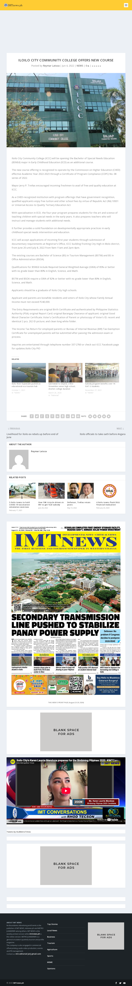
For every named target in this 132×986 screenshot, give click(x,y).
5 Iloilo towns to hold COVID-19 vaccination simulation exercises (19, 504)
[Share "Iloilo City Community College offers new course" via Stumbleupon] (67, 416)
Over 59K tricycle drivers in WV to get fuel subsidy (51, 503)
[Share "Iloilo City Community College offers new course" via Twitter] (36, 416)
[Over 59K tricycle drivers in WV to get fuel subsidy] (51, 491)
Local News (52, 930)
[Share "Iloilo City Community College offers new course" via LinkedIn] (57, 416)
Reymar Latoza (51, 65)
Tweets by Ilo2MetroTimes (19, 832)
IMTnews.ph (18, 983)
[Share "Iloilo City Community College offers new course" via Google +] (42, 416)
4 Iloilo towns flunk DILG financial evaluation (108, 503)
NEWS (80, 65)
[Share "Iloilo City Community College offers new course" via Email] (73, 416)
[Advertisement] (66, 30)
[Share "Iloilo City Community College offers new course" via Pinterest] (52, 416)
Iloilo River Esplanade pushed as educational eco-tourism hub (26, 384)
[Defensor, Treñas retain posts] (80, 491)
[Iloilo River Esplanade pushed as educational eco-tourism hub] (29, 372)
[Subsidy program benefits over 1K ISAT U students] (102, 372)
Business (51, 937)
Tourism (51, 943)
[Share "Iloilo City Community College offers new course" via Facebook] (31, 416)
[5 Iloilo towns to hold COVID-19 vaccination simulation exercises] (22, 491)
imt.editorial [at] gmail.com (28, 954)
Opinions (51, 968)
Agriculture (52, 949)
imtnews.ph (34, 934)
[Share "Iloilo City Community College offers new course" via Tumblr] (47, 416)
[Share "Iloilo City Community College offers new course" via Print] (78, 416)
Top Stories (52, 924)
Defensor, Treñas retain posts (78, 503)
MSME (50, 962)
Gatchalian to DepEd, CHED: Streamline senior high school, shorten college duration (62, 386)
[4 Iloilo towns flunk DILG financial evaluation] (109, 491)
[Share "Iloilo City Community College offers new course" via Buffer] (62, 416)
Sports (50, 956)
